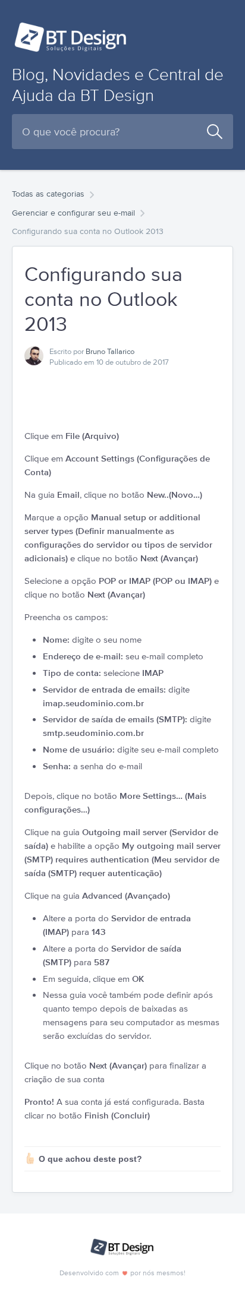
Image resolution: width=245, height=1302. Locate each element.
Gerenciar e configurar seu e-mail (73, 213)
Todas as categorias (48, 194)
